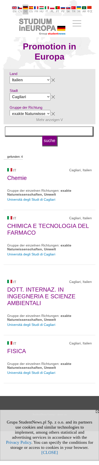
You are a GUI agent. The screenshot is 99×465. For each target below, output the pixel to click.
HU (41, 11)
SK (68, 11)
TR (73, 11)
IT (47, 11)
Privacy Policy (18, 442)
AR (84, 11)
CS (20, 11)
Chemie (17, 178)
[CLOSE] (49, 452)
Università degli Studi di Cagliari (31, 199)
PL (52, 11)
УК (78, 11)
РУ (63, 11)
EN (14, 11)
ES (31, 11)
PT (57, 11)
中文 (90, 11)
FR (36, 11)
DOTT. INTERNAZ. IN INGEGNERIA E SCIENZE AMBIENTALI (41, 296)
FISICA (16, 351)
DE (25, 11)
